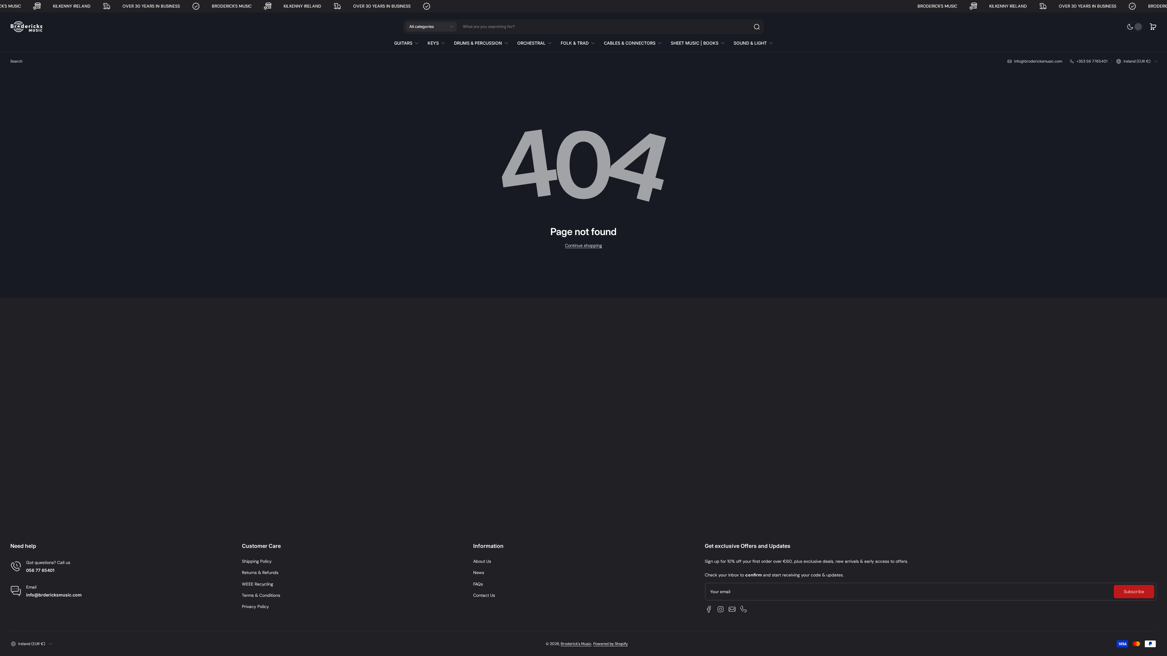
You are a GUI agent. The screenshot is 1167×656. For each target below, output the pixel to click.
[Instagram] (720, 609)
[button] (431, 27)
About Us (482, 561)
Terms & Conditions (261, 595)
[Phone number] (743, 609)
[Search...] (757, 27)
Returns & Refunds (260, 572)
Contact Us (484, 595)
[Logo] (26, 27)
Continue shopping (583, 245)
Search (16, 61)
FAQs (478, 584)
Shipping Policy (257, 561)
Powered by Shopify (610, 643)
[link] (408, 43)
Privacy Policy (255, 606)
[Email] (732, 609)
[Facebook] (709, 609)
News (478, 572)
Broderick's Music (576, 643)
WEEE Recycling (257, 584)
